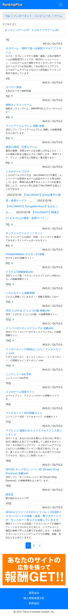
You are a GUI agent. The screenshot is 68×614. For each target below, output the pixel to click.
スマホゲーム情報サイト (20, 391)
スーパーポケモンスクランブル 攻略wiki (30, 328)
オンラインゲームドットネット (24, 233)
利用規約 (34, 603)
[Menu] (60, 4)
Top (7, 15)
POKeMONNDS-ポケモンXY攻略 (25, 254)
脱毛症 (10, 494)
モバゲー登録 (13, 87)
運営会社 (34, 592)
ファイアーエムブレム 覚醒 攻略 (25, 125)
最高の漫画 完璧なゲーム (21, 146)
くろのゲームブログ (17, 171)
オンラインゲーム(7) (17, 30)
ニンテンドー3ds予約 (18, 374)
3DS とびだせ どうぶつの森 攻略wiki (28, 310)
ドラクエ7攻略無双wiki (19, 271)
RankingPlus (12, 5)
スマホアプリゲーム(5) (45, 30)
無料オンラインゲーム (19, 104)
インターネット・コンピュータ (32, 15)
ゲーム (58, 15)
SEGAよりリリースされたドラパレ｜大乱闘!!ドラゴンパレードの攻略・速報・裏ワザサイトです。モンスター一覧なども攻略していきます (34, 515)
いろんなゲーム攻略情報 (20, 292)
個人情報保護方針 (34, 598)
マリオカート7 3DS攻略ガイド (24, 412)
